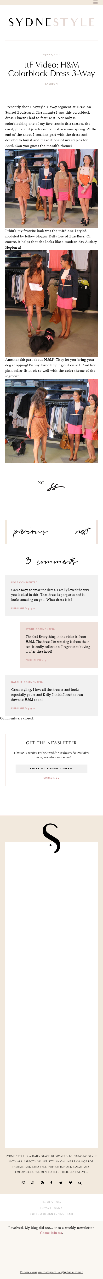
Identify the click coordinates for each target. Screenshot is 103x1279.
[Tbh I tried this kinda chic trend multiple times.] (51, 1068)
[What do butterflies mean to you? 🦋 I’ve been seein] (51, 873)
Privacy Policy (51, 1207)
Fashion (51, 84)
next (82, 533)
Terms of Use (51, 1201)
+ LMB (68, 1214)
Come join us (51, 1232)
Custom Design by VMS (47, 1214)
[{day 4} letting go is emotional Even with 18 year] (51, 922)
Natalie (17, 682)
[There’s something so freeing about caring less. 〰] (51, 971)
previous (31, 533)
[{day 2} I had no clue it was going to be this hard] (51, 1117)
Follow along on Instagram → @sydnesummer (51, 1272)
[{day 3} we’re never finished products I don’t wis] (51, 1019)
